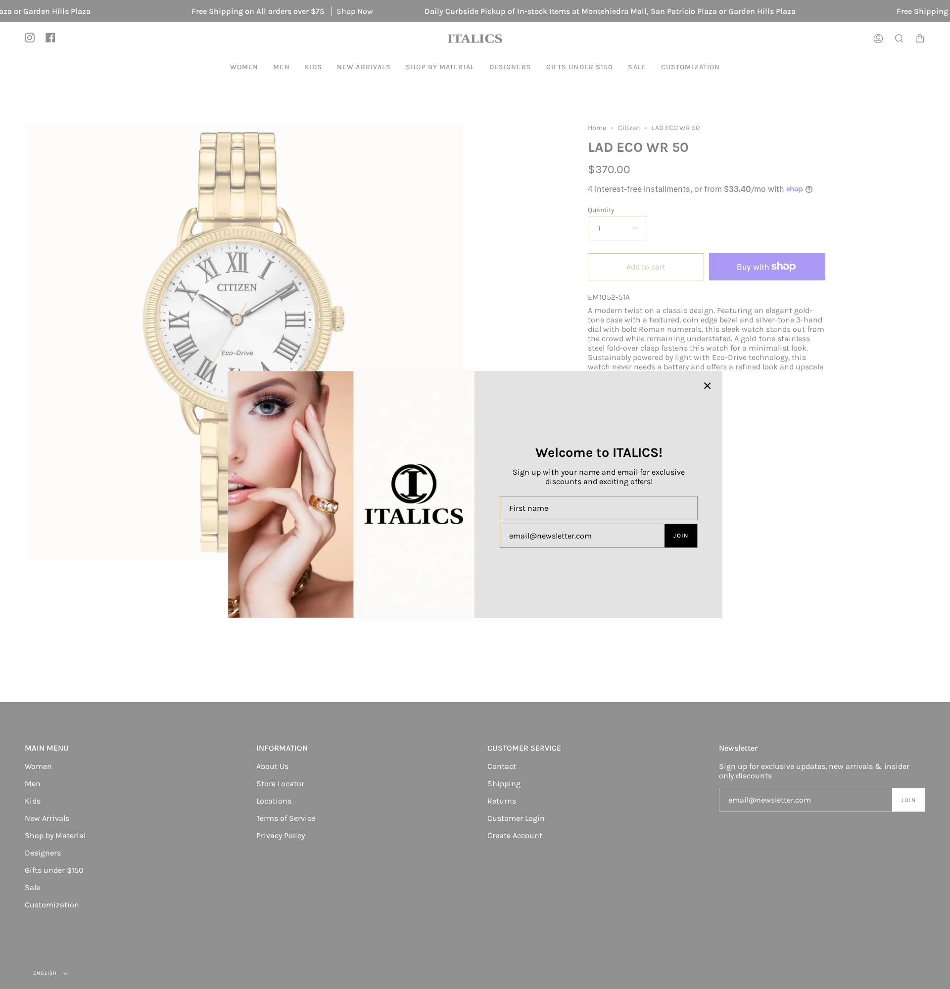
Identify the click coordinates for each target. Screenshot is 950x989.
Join (680, 535)
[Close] (707, 386)
